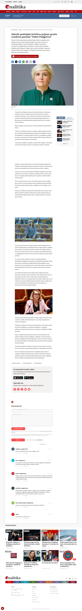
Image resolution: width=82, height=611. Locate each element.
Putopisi (20, 1)
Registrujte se (40, 440)
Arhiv (33, 591)
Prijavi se (18, 440)
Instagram (65, 2)
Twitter (68, 2)
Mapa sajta (34, 599)
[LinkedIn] (29, 389)
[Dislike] (19, 453)
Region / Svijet (43, 11)
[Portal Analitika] (15, 7)
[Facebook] (12, 61)
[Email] (30, 61)
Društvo (18, 11)
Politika (13, 11)
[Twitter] (16, 61)
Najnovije (8, 11)
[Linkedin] (20, 61)
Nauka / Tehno (61, 11)
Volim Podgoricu (27, 363)
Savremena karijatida (72, 582)
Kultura (49, 11)
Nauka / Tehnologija (64, 582)
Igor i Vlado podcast (54, 589)
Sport (34, 11)
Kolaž (38, 11)
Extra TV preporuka (54, 591)
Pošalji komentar (18, 428)
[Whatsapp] (23, 61)
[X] (22, 389)
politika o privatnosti (45, 431)
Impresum (34, 589)
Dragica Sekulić (16, 363)
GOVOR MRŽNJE (37, 363)
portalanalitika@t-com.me (18, 595)
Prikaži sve (65, 143)
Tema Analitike (8, 1)
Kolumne (15, 1)
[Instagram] (18, 389)
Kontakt (33, 593)
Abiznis (29, 11)
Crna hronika (24, 11)
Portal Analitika (14, 29)
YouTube (72, 2)
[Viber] (27, 61)
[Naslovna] (2, 608)
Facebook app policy (36, 601)
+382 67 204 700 (16, 592)
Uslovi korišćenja (35, 597)
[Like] (16, 453)
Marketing (34, 595)
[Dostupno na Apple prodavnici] (18, 377)
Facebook (62, 2)
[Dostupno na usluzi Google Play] (29, 377)
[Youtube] (25, 389)
